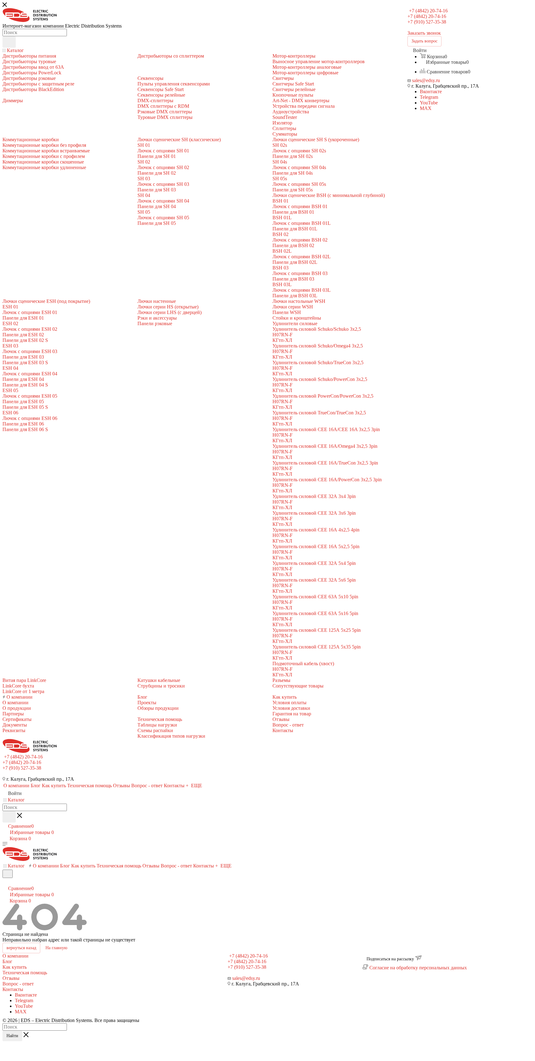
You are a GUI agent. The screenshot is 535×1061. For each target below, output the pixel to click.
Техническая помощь (24, 972)
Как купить (14, 967)
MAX (426, 108)
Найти (12, 1035)
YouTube (429, 102)
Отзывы (11, 978)
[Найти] (9, 42)
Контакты (12, 989)
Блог (7, 961)
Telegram (429, 97)
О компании (15, 955)
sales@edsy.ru (426, 80)
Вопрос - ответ (18, 983)
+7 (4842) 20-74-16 (428, 10)
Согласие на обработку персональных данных (418, 967)
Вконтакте (431, 91)
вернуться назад (21, 947)
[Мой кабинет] (5, 881)
